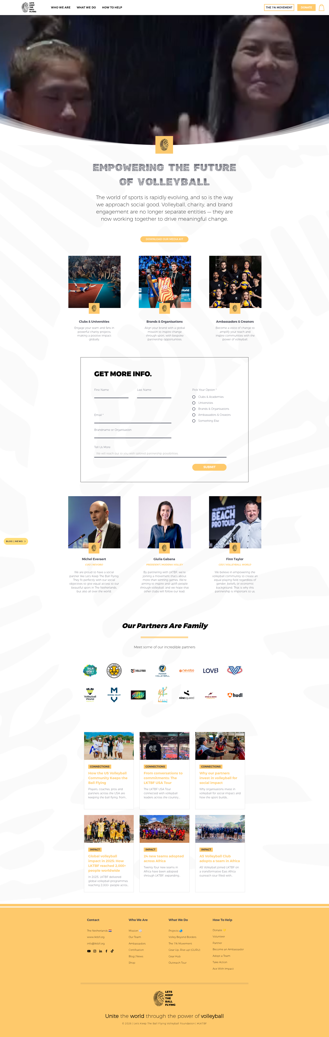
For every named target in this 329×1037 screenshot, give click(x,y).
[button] (204, 486)
